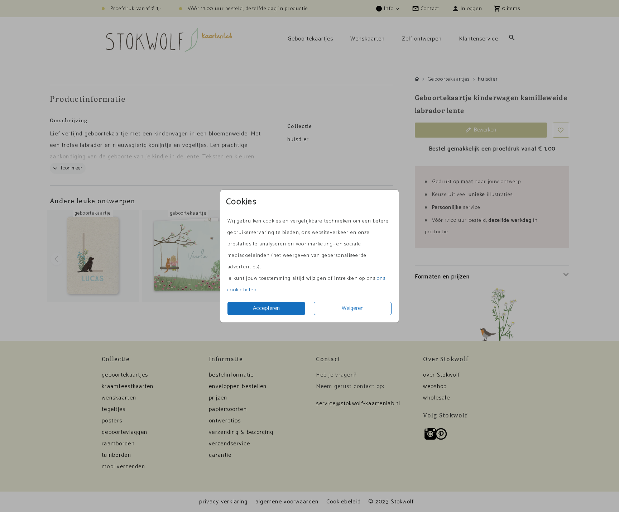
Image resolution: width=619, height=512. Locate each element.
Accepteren (266, 308)
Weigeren (353, 308)
